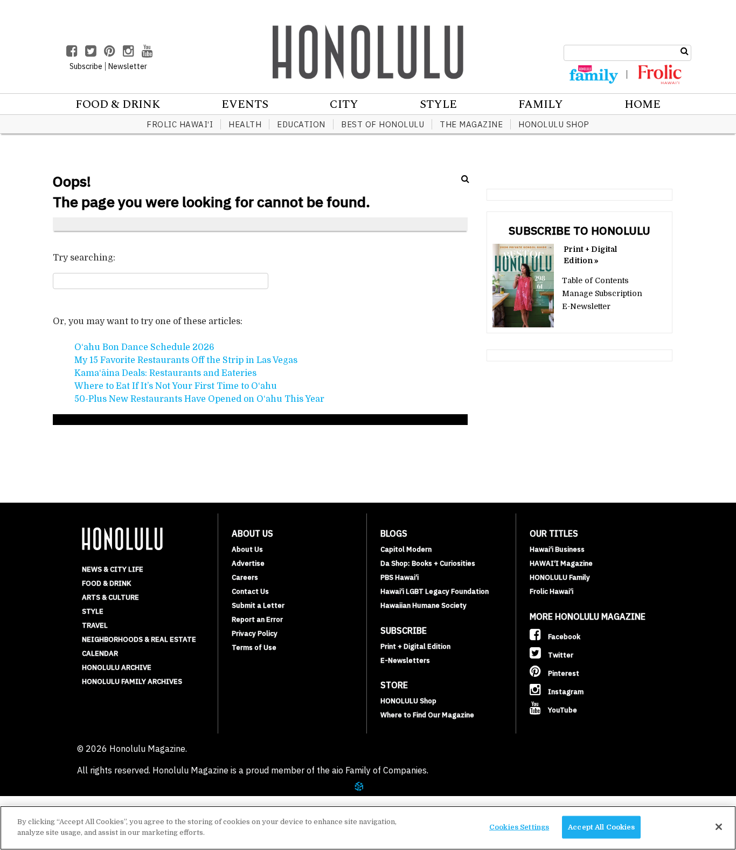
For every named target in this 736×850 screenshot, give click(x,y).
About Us (247, 549)
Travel (95, 625)
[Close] (719, 827)
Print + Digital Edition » (590, 255)
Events (244, 104)
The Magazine (471, 124)
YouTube (561, 710)
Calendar (100, 653)
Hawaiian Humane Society (423, 605)
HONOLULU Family (560, 577)
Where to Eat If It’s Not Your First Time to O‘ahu (175, 386)
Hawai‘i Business (557, 549)
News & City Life (112, 569)
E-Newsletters (405, 660)
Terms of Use (254, 647)
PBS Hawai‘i (399, 577)
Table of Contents (595, 280)
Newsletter (127, 66)
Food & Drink (117, 104)
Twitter (559, 655)
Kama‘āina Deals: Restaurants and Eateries (165, 373)
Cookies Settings (519, 827)
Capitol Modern (406, 549)
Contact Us (250, 591)
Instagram (565, 691)
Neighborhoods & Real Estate (139, 639)
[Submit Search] (685, 51)
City (344, 104)
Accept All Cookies (601, 827)
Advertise (248, 563)
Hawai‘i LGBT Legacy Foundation (434, 591)
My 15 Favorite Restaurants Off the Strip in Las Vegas (185, 360)
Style (438, 104)
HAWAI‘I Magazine (561, 563)
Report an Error (257, 619)
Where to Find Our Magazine (427, 714)
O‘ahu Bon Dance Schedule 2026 (144, 347)
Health (244, 124)
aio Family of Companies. (380, 770)
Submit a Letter (258, 605)
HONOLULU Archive (116, 667)
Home (642, 104)
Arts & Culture (110, 597)
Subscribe (86, 66)
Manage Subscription (602, 293)
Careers (245, 577)
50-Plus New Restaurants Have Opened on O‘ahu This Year (199, 399)
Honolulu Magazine (368, 52)
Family (540, 104)
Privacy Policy (254, 633)
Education (301, 124)
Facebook (563, 636)
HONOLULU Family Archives (132, 681)
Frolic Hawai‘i (180, 124)
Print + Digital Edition (415, 646)
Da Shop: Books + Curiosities (427, 563)
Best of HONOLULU (382, 124)
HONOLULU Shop (553, 124)
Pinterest (562, 673)
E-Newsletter (586, 306)
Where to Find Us (83, 800)
